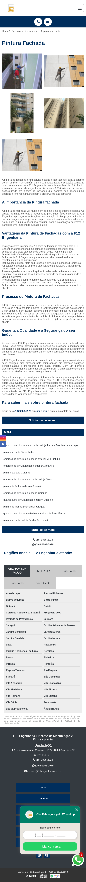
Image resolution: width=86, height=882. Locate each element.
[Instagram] (39, 855)
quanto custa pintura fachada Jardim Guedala (28, 499)
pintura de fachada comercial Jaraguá (24, 506)
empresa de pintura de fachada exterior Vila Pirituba (31, 459)
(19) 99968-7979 (44, 544)
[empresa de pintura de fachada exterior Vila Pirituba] (22, 113)
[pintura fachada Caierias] (22, 155)
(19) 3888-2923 (23, 411)
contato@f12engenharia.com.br (44, 771)
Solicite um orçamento (43, 420)
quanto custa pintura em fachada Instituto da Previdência (34, 513)
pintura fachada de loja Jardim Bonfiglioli (25, 520)
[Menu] (80, 8)
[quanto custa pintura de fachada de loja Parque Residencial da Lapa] (22, 71)
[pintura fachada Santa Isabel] (64, 71)
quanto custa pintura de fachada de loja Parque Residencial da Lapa (40, 445)
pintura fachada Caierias (16, 472)
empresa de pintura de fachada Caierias (25, 493)
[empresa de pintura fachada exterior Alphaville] (64, 113)
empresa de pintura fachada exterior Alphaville (28, 465)
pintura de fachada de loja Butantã (22, 486)
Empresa (43, 798)
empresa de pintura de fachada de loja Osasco (28, 479)
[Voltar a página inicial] (10, 8)
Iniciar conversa (50, 846)
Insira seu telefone (50, 827)
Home (43, 787)
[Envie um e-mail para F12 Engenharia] (48, 22)
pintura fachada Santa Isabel (19, 452)
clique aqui (41, 411)
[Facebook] (47, 855)
